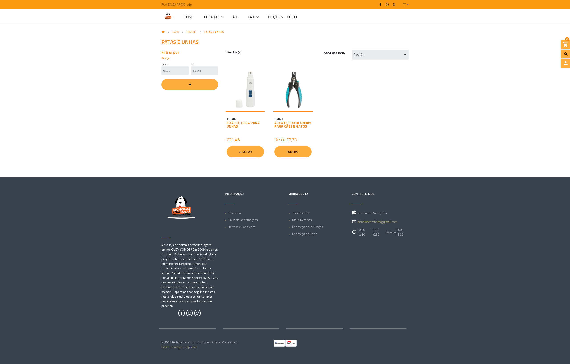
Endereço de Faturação (307, 226)
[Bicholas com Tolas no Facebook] (181, 313)
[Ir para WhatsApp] (394, 4)
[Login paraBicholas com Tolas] (565, 63)
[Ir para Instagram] (387, 4)
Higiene (191, 32)
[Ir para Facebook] (381, 4)
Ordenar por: (334, 53)
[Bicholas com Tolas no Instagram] (189, 313)
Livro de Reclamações (243, 219)
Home (189, 17)
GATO (251, 17)
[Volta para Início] (163, 32)
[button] (404, 4)
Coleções (273, 17)
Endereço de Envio (304, 233)
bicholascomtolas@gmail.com (377, 221)
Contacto (235, 213)
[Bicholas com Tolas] (168, 17)
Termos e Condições (242, 226)
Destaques (212, 17)
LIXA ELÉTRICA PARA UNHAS (243, 124)
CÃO (234, 17)
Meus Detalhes (302, 219)
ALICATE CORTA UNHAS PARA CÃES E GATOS (292, 124)
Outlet (292, 17)
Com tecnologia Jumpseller (179, 347)
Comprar (245, 151)
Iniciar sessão (301, 213)
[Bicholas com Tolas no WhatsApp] (197, 313)
